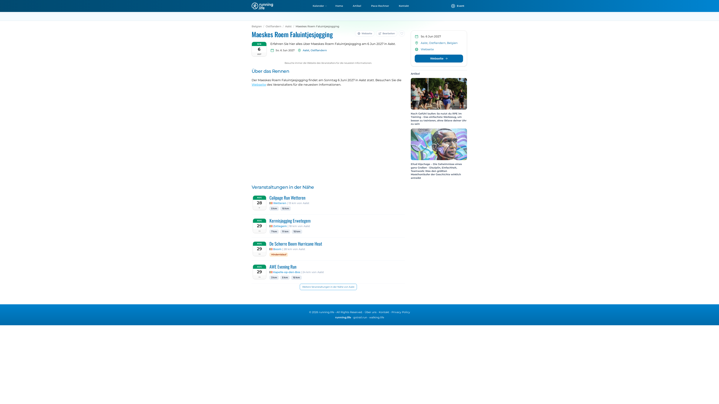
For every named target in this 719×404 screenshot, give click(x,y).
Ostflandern (273, 26)
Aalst (288, 26)
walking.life (376, 317)
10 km (285, 208)
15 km (297, 231)
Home (339, 5)
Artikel (357, 5)
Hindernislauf (278, 254)
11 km (285, 231)
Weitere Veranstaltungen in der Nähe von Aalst (328, 286)
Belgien (257, 26)
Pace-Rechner (380, 5)
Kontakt (404, 5)
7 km (274, 231)
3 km (274, 277)
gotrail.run (360, 317)
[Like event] (402, 33)
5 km (274, 208)
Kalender (318, 5)
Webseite (259, 84)
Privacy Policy (401, 312)
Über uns (371, 312)
